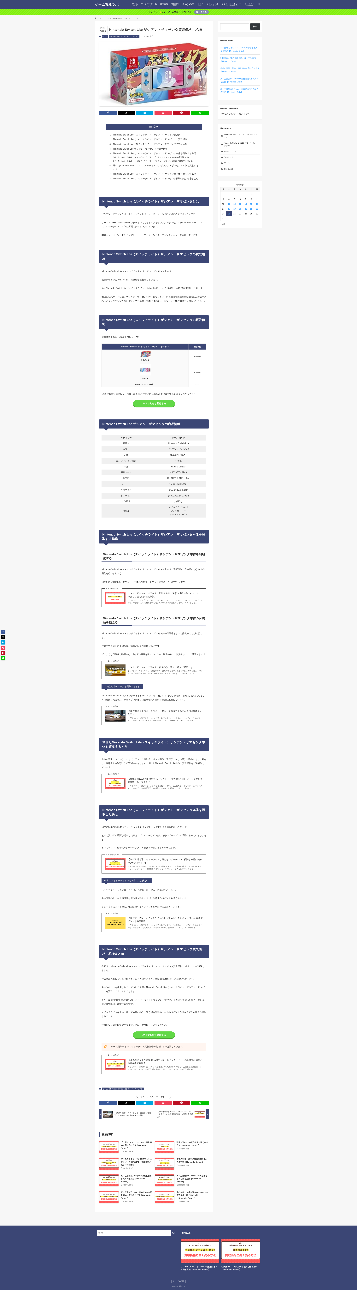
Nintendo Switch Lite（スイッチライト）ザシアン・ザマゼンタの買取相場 (150, 139)
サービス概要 (178, 1281)
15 (251, 204)
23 (257, 209)
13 (240, 204)
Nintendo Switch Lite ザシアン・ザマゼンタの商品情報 (140, 149)
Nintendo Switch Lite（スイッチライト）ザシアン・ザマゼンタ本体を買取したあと (154, 174)
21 (246, 209)
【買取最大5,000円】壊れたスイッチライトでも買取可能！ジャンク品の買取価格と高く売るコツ (165, 780)
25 (229, 214)
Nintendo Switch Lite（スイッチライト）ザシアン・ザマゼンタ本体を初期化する (153, 157)
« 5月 (222, 224)
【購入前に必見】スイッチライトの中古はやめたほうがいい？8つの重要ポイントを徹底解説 (165, 919)
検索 (255, 26)
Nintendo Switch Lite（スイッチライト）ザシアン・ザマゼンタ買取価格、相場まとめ (155, 178)
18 (229, 209)
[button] (108, 113)
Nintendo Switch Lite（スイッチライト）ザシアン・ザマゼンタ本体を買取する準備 (154, 153)
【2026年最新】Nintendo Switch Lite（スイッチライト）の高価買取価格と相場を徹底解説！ (165, 1061)
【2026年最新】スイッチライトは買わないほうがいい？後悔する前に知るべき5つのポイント (165, 861)
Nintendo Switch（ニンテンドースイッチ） (124, 36)
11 (229, 204)
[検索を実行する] (173, 1233)
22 (251, 209)
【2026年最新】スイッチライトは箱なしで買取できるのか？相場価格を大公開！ (165, 712)
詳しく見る (201, 12)
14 (246, 204)
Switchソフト (229, 157)
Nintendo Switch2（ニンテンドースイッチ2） (240, 144)
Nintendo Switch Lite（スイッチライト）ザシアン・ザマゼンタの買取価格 (150, 144)
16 (257, 204)
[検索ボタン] (259, 4)
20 (240, 209)
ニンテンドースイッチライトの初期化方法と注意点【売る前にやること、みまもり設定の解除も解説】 (164, 595)
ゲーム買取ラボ (107, 4)
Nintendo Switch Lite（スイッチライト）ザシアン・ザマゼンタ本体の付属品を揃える (155, 161)
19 (234, 209)
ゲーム (104, 36)
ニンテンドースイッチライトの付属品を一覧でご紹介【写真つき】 (161, 667)
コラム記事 (229, 169)
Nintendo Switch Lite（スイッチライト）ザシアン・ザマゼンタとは (146, 135)
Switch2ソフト (230, 151)
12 (234, 204)
